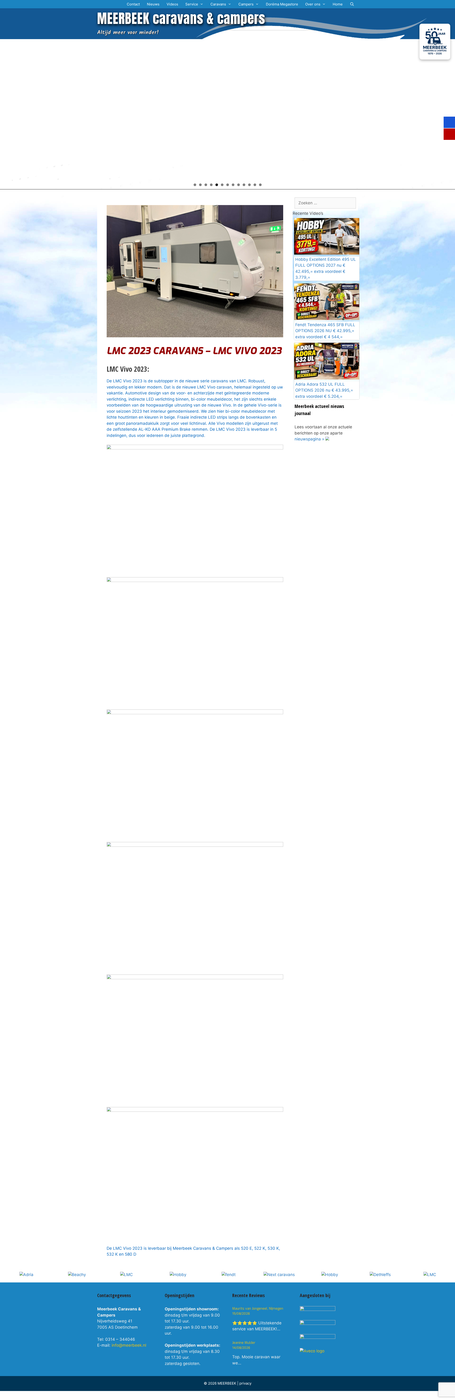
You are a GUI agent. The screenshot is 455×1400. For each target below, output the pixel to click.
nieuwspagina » (309, 439)
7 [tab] (227, 184)
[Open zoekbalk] (352, 4)
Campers (246, 4)
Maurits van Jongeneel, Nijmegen (257, 1308)
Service (191, 4)
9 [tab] (238, 184)
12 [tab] (255, 184)
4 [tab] (211, 184)
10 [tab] (244, 184)
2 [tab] (200, 184)
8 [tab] (233, 184)
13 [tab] (260, 184)
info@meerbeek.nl (129, 1345)
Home (338, 4)
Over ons (312, 4)
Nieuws (153, 4)
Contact (133, 4)
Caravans (218, 4)
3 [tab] (206, 184)
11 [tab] (249, 184)
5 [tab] (216, 184)
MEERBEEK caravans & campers (181, 18)
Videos (172, 4)
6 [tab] (222, 184)
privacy (245, 1383)
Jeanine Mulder (243, 1343)
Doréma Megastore (282, 4)
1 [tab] (195, 184)
